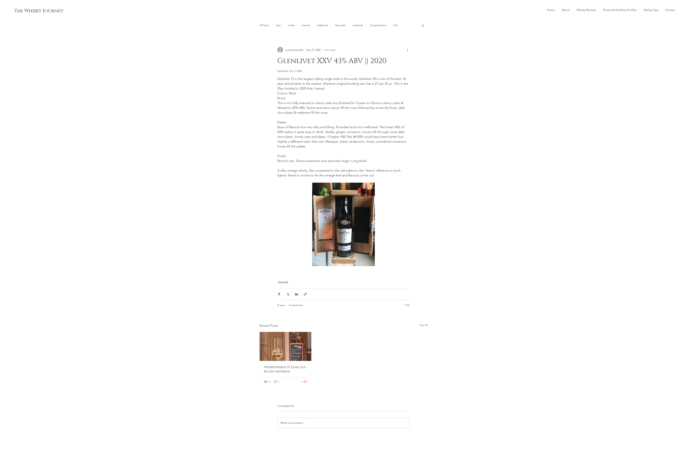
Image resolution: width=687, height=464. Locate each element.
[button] (423, 25)
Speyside (340, 25)
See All (424, 325)
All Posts (264, 25)
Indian (291, 25)
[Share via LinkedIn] (296, 294)
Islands (306, 25)
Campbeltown (378, 25)
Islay (278, 25)
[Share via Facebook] (279, 294)
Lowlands (358, 25)
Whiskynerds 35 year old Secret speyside (285, 369)
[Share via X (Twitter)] (287, 294)
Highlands (322, 25)
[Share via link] (305, 294)
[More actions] (407, 50)
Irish (395, 25)
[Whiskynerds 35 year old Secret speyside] (285, 346)
